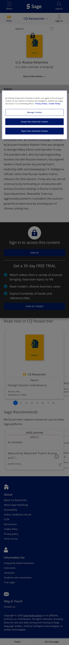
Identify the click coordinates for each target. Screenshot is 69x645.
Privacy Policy (41, 104)
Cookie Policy (54, 104)
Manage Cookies (34, 112)
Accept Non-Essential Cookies (34, 122)
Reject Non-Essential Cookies (34, 131)
